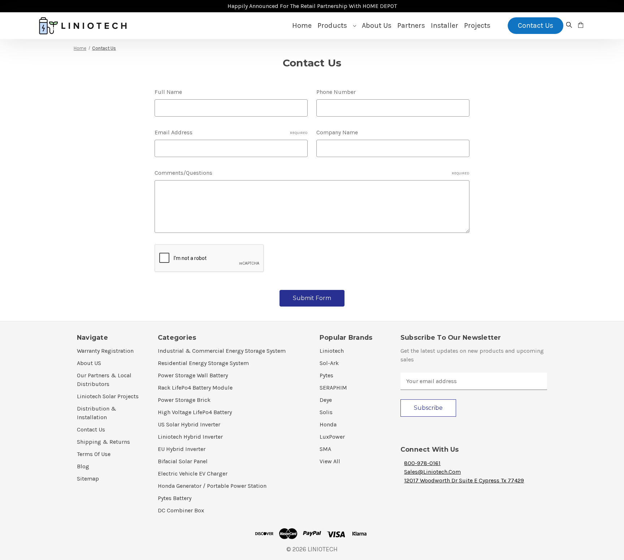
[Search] (569, 25)
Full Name (168, 91)
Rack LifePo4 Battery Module (195, 387)
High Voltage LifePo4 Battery (195, 412)
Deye (326, 399)
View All (330, 461)
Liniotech (332, 350)
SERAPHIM (333, 387)
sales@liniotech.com (432, 471)
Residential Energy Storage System (203, 363)
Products (333, 25)
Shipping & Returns (103, 441)
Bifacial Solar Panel (183, 461)
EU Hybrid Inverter (181, 449)
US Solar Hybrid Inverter (189, 424)
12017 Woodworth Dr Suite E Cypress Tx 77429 (464, 480)
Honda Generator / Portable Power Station (212, 485)
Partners (411, 25)
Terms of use (93, 454)
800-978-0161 (422, 463)
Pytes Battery (174, 498)
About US (89, 363)
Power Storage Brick (184, 399)
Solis (326, 412)
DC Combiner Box (181, 510)
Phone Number (336, 91)
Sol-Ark (329, 363)
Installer (444, 25)
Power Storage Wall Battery (193, 375)
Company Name (337, 132)
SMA (325, 449)
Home (302, 25)
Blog (83, 466)
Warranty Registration (105, 350)
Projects (477, 25)
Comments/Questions (312, 172)
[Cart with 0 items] (580, 25)
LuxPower (332, 436)
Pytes (326, 375)
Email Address (231, 132)
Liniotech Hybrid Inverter (190, 436)
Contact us (535, 25)
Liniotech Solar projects (108, 396)
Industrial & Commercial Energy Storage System (222, 350)
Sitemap (88, 478)
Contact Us (91, 429)
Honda (328, 424)
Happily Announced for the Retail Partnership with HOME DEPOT (312, 6)
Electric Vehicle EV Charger (193, 473)
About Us (376, 25)
